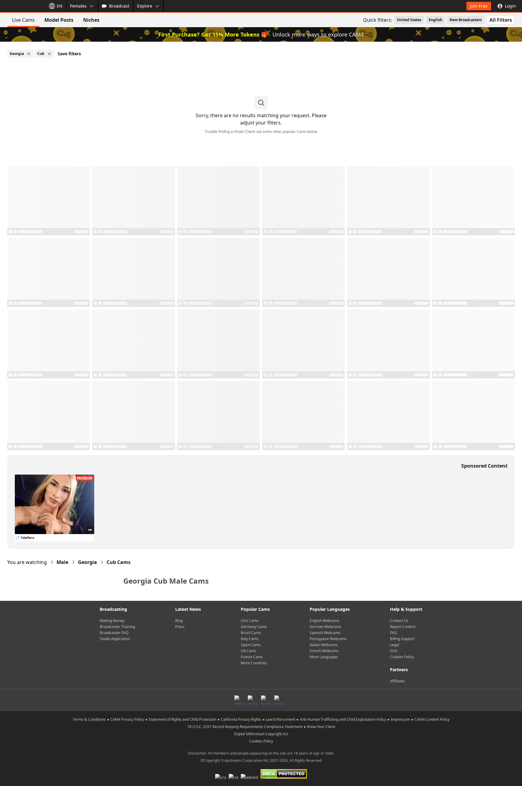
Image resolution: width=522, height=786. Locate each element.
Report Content (402, 626)
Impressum (400, 719)
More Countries (254, 662)
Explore (144, 6)
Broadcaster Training (117, 626)
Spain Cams (251, 644)
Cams (118, 562)
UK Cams (248, 650)
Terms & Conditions (89, 719)
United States (409, 19)
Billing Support (402, 638)
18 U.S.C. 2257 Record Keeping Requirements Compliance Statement (244, 726)
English (435, 19)
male (62, 562)
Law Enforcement (280, 719)
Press (180, 626)
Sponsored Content (484, 465)
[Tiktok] (239, 700)
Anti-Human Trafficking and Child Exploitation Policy (343, 719)
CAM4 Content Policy (432, 719)
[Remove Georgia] (28, 53)
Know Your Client (321, 726)
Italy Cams (250, 638)
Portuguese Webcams (328, 638)
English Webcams (324, 620)
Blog (179, 620)
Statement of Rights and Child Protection (182, 719)
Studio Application (115, 638)
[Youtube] (279, 700)
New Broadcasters (466, 19)
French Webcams (324, 650)
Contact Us (399, 620)
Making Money (112, 620)
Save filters (69, 53)
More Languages (324, 656)
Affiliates (397, 681)
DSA (393, 650)
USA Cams (250, 620)
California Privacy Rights (241, 719)
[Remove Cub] (49, 53)
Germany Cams (254, 626)
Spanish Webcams (325, 632)
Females (78, 6)
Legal (394, 644)
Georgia (87, 562)
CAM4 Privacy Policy (127, 719)
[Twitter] (266, 700)
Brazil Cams (251, 632)
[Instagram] (252, 700)
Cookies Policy (402, 656)
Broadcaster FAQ (114, 632)
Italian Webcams (324, 644)
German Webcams (325, 626)
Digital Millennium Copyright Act (261, 733)
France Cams (252, 656)
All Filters (500, 20)
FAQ (393, 632)
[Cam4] (21, 6)
